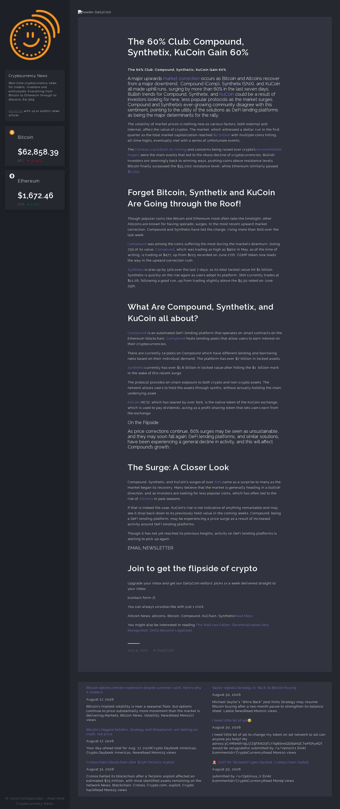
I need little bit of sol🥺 (232, 720)
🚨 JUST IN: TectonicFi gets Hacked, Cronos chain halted (260, 762)
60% (218, 482)
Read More (243, 616)
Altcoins (146, 499)
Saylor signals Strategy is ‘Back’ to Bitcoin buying (254, 688)
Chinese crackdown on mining (161, 149)
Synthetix (136, 269)
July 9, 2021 (138, 650)
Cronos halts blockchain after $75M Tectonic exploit (130, 762)
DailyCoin (165, 650)
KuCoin (226, 94)
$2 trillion (222, 135)
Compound (137, 244)
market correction (181, 78)
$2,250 (133, 172)
